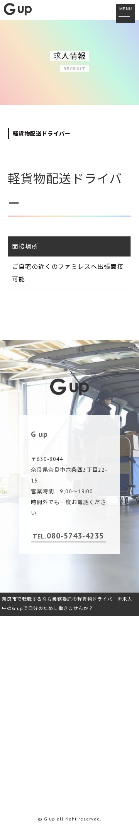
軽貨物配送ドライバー (42, 133)
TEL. (68, 536)
